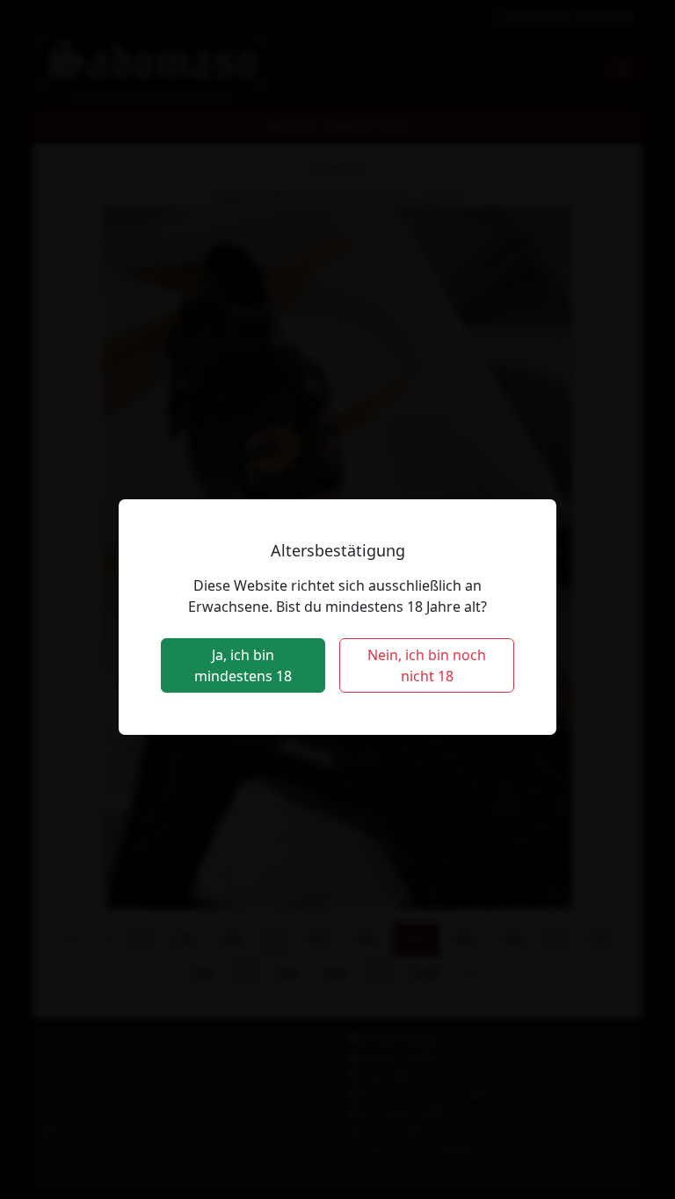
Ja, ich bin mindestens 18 (243, 665)
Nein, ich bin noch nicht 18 (426, 665)
